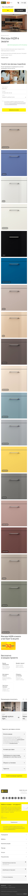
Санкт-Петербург (4, 887)
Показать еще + (5, 57)
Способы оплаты (13, 743)
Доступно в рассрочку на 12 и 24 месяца (17, 45)
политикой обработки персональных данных (17, 103)
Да (8, 10)
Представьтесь (5, 87)
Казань (10, 885)
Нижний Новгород (12, 887)
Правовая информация (5, 894)
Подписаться (14, 822)
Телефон (4, 91)
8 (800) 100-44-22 (18, 2)
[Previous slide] (23, 699)
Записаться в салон (14, 110)
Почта (2, 816)
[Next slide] (26, 699)
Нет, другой (20, 10)
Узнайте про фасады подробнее (14, 776)
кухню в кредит (20, 739)
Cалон (3, 95)
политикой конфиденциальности (11, 104)
